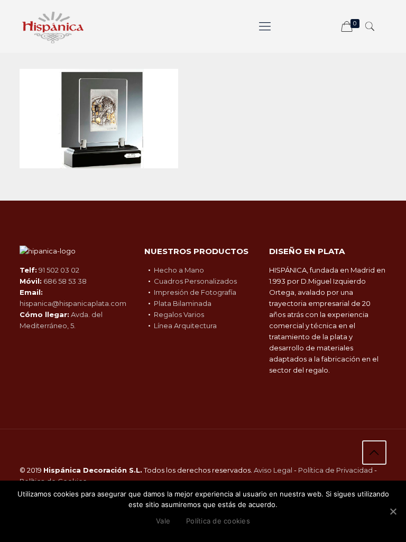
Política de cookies (218, 521)
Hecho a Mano (179, 270)
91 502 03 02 (59, 270)
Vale (163, 521)
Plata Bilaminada (182, 303)
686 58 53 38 (65, 281)
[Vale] (392, 511)
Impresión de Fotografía (195, 292)
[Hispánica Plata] (53, 26)
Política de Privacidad (335, 470)
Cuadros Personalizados (195, 281)
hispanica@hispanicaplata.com (73, 303)
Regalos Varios (179, 314)
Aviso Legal (273, 470)
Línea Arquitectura (185, 325)
